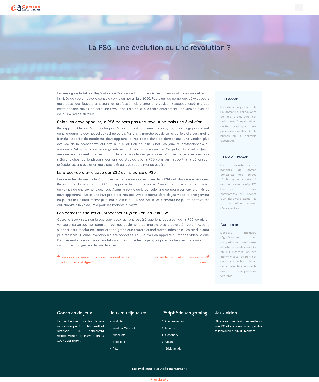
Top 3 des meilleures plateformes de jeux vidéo (174, 260)
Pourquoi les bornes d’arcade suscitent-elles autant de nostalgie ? (94, 260)
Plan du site (159, 379)
